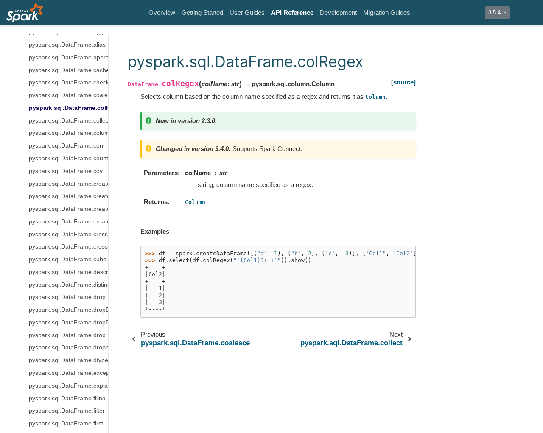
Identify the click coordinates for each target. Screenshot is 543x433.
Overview (161, 12)
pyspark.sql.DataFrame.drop (67, 297)
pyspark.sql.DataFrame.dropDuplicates (68, 310)
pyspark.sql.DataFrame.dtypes (68, 361)
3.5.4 (495, 12)
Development (338, 12)
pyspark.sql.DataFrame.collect (68, 120)
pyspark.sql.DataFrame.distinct (68, 285)
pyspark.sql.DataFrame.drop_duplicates (68, 335)
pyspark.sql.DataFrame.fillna (67, 398)
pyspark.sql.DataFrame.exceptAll (68, 373)
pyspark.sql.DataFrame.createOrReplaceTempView (68, 209)
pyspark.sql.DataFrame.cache (68, 70)
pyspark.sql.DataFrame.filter (67, 411)
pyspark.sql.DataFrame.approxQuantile (68, 57)
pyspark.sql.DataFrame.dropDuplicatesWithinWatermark (68, 322)
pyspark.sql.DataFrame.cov (66, 171)
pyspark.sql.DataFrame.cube (67, 259)
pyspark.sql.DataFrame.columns (68, 133)
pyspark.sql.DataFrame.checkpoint (68, 83)
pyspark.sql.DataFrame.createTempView (68, 221)
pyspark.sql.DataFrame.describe (68, 272)
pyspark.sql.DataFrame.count (68, 158)
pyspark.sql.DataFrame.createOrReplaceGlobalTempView (68, 196)
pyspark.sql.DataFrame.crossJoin (68, 234)
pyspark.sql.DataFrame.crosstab (68, 247)
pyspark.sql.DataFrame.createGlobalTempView (68, 184)
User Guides (247, 12)
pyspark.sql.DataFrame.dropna (68, 348)
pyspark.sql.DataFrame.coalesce (68, 95)
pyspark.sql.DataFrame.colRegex (68, 108)
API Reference (292, 12)
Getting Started (202, 12)
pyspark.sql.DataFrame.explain (68, 386)
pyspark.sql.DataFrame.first (66, 423)
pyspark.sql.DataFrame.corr (66, 146)
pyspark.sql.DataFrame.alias (67, 45)
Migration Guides (386, 12)
